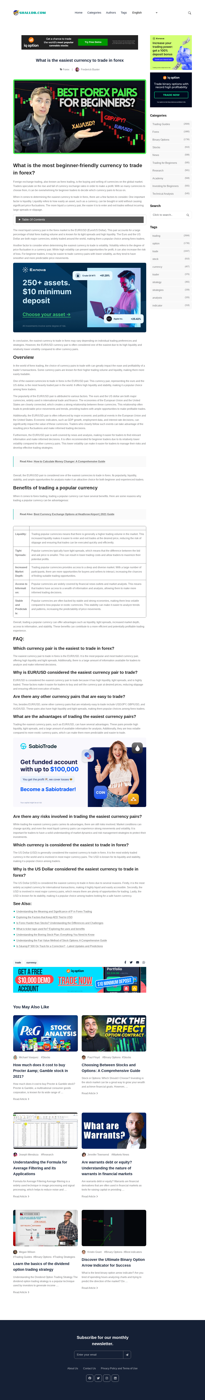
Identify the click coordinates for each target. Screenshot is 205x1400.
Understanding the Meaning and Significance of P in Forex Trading (54, 911)
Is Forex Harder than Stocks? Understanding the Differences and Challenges (59, 923)
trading (170, 235)
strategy (170, 282)
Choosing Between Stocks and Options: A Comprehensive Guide (111, 1068)
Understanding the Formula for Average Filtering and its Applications (40, 1168)
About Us (72, 1368)
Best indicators (133, 1252)
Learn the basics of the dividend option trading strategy (41, 1267)
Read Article (20, 1099)
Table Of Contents (33, 219)
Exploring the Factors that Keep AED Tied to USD (44, 917)
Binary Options (112, 1057)
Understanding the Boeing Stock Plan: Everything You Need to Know (55, 934)
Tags (124, 12)
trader (170, 274)
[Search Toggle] (189, 13)
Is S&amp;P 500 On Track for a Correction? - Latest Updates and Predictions (59, 946)
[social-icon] (89, 1378)
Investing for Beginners (170, 186)
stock (170, 258)
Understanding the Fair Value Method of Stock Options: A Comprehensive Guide (61, 940)
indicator (170, 305)
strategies (170, 290)
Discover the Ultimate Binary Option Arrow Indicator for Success (113, 1262)
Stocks (46, 1057)
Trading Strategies (64, 1257)
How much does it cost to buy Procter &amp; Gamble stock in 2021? (40, 1071)
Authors (111, 12)
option (170, 243)
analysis (170, 297)
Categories (94, 12)
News (170, 155)
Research (47, 1154)
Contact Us (89, 1368)
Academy (170, 178)
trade (18, 962)
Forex (66, 69)
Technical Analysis (170, 193)
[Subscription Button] (127, 1355)
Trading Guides (23, 1257)
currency (31, 962)
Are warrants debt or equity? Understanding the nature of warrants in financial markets (107, 1168)
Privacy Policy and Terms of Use (119, 1368)
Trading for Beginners (170, 162)
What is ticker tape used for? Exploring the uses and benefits (50, 929)
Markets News (121, 1154)
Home (78, 12)
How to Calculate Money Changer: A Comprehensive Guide (69, 461)
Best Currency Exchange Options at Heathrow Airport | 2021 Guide (74, 514)
